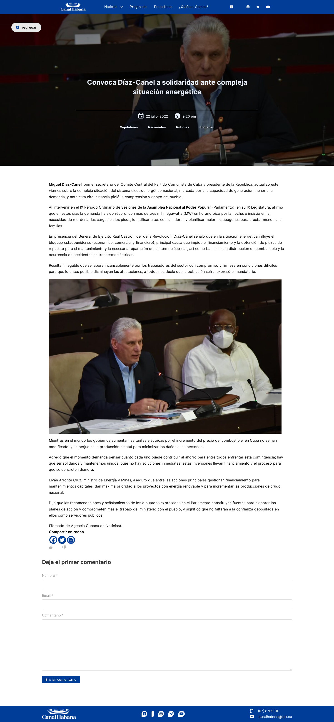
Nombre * (50, 575)
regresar (29, 27)
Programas (138, 7)
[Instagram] (71, 540)
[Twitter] (62, 540)
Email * (47, 595)
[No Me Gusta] (64, 547)
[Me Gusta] (50, 547)
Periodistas (163, 7)
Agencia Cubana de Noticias (95, 525)
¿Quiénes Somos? (193, 7)
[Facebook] (53, 540)
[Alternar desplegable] (121, 7)
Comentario (53, 615)
